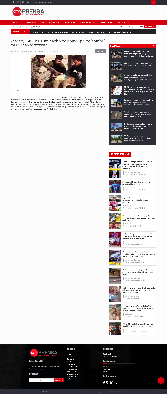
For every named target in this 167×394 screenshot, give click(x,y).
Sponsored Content (110, 356)
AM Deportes (124, 22)
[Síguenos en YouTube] (27, 2)
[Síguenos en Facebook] (13, 2)
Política (69, 379)
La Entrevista (71, 376)
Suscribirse (59, 380)
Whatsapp (106, 369)
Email (105, 366)
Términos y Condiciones (101, 391)
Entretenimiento (72, 374)
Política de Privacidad (118, 391)
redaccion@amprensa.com (43, 2)
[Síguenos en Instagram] (18, 2)
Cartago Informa (87, 22)
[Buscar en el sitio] (153, 2)
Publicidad (107, 354)
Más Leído (45, 22)
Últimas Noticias (29, 22)
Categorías (71, 359)
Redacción (16, 51)
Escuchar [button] (101, 51)
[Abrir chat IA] (161, 380)
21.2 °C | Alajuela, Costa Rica (26, 27)
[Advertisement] (114, 12)
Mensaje (106, 371)
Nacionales (70, 22)
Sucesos (57, 22)
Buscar (69, 356)
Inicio (15, 22)
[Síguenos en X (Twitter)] (22, 2)
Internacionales (106, 22)
